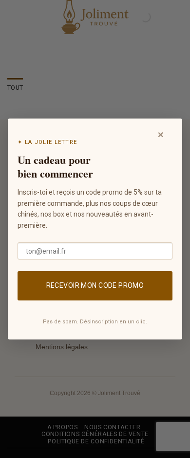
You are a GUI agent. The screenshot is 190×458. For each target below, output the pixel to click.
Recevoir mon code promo (95, 285)
